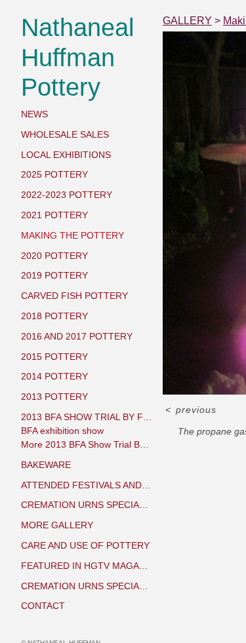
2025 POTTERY (54, 174)
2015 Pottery (54, 356)
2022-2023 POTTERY (66, 194)
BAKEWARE (46, 464)
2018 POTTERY (54, 316)
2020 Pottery (54, 255)
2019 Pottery (54, 275)
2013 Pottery (54, 396)
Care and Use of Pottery (85, 545)
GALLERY (187, 20)
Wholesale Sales (65, 134)
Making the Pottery (72, 235)
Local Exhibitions (66, 154)
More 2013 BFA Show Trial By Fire (86, 444)
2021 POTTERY (54, 215)
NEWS (34, 114)
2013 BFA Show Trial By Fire (86, 417)
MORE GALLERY (57, 525)
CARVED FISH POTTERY (74, 295)
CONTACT (43, 605)
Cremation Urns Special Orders (86, 504)
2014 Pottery (54, 376)
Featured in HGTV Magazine (86, 565)
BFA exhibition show (62, 430)
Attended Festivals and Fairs (86, 485)
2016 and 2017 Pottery (77, 336)
